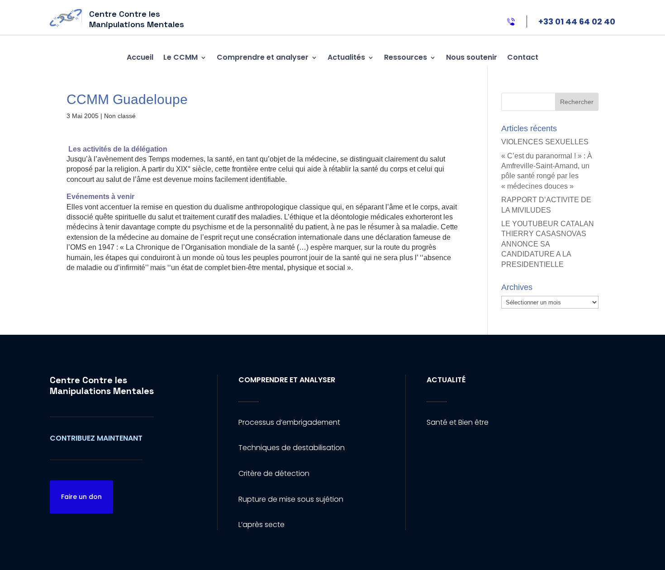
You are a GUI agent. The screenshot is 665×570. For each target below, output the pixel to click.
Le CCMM (180, 57)
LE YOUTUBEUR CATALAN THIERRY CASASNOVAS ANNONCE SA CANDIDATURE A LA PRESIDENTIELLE (547, 244)
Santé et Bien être (458, 422)
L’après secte (261, 524)
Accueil (140, 57)
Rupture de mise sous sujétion (290, 499)
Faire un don (81, 496)
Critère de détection (273, 473)
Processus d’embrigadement (289, 422)
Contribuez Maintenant (96, 438)
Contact (522, 57)
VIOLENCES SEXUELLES (545, 142)
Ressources (405, 57)
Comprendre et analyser (263, 57)
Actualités (346, 57)
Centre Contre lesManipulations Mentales (102, 385)
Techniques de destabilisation (291, 447)
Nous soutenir (471, 57)
